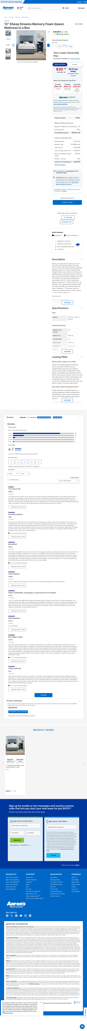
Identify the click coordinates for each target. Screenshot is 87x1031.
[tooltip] (62, 162)
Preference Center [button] (7, 1013)
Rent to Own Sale (10, 886)
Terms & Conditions (60, 164)
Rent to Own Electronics (12, 879)
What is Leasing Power (33, 896)
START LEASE (67, 202)
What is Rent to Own (31, 893)
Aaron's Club (29, 877)
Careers (79, 2)
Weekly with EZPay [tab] (60, 64)
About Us (74, 877)
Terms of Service (14, 845)
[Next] (84, 763)
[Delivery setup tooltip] (61, 235)
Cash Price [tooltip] (58, 147)
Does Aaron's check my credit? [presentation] (64, 362)
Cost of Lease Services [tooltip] (61, 150)
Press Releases (76, 891)
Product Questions (14, 701)
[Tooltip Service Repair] (78, 235)
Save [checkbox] (79, 23)
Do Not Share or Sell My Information (62, 1003)
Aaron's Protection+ (31, 879)
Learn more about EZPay (60, 104)
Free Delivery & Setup (56, 884)
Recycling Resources (56, 891)
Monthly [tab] (74, 64)
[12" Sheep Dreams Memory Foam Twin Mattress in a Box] (54, 45)
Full (59, 46)
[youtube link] (21, 915)
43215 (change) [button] (75, 58)
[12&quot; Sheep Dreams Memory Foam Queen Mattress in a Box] (8, 33)
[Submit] (29, 8)
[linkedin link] (30, 915)
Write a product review (44, 417)
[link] (60, 32)
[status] (43, 809)
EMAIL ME (17, 840)
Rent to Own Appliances (12, 882)
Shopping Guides (55, 879)
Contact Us (29, 882)
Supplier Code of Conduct (57, 893)
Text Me (53, 855)
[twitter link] (11, 915)
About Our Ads (76, 884)
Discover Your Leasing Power (35, 898)
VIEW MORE (67, 302)
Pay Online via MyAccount (33, 891)
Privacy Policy (24, 845)
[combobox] (43, 8)
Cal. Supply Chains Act (56, 882)
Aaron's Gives (75, 882)
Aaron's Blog (75, 879)
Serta (6, 21)
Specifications (60, 308)
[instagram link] (25, 915)
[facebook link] (7, 915)
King (70, 46)
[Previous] (3, 763)
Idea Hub (52, 886)
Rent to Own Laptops (12, 884)
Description (58, 259)
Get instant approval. (11, 2)
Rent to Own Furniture (12, 877)
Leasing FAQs (59, 356)
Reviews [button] (34, 417)
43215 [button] (65, 191)
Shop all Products (11, 889)
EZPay (28, 884)
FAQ (27, 886)
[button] (13, 45)
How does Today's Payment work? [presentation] (65, 387)
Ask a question (58, 417)
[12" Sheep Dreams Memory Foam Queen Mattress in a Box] (65, 45)
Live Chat (28, 889)
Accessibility (53, 877)
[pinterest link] (16, 915)
